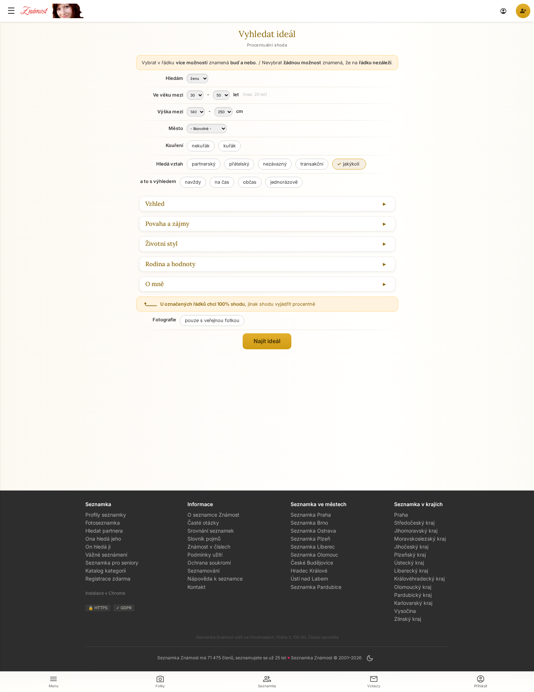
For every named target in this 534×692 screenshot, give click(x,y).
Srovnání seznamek (210, 531)
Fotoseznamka (102, 523)
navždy (193, 182)
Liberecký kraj (411, 570)
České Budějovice (312, 562)
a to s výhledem (158, 181)
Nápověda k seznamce (215, 578)
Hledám (174, 78)
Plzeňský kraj (410, 554)
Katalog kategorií (105, 570)
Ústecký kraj (409, 562)
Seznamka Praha (311, 515)
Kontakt (196, 587)
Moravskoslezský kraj (420, 539)
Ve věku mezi (168, 95)
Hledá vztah (169, 164)
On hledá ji (97, 547)
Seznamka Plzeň (310, 539)
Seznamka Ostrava (313, 531)
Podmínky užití (204, 554)
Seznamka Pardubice (316, 587)
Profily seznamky (105, 515)
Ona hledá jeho (103, 539)
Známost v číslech (208, 547)
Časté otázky (203, 523)
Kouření (174, 145)
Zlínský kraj (407, 619)
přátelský (239, 164)
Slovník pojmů (204, 539)
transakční (311, 164)
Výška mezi (170, 111)
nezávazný (275, 164)
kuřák (229, 145)
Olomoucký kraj (412, 587)
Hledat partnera (104, 531)
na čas (222, 182)
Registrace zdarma (107, 578)
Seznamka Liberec (313, 547)
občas (249, 182)
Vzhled (155, 203)
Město (176, 128)
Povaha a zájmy (167, 223)
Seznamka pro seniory (111, 562)
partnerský (203, 164)
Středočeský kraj (414, 523)
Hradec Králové (309, 570)
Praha (401, 515)
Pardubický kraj (413, 595)
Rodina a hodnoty (170, 264)
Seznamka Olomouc (314, 554)
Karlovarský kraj (413, 603)
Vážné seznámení (106, 554)
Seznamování (203, 570)
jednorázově (284, 182)
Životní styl (161, 243)
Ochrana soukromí (209, 562)
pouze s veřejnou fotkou (212, 320)
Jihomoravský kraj (415, 531)
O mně (154, 284)
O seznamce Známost (213, 515)
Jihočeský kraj (411, 547)
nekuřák (201, 145)
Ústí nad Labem (309, 578)
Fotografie (164, 319)
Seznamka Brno (309, 523)
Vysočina (405, 611)
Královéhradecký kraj (419, 578)
